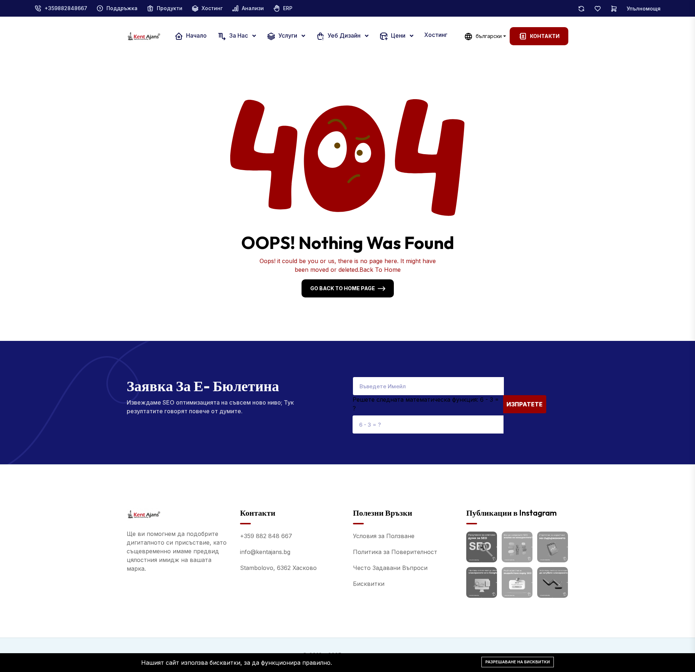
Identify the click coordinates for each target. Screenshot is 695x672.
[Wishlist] (597, 8)
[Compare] (581, 8)
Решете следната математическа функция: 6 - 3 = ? (426, 404)
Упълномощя (644, 8)
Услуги (288, 35)
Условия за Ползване (383, 536)
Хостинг (435, 34)
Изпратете (524, 404)
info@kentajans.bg (265, 551)
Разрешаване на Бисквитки (517, 661)
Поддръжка (122, 8)
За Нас (238, 35)
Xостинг (212, 8)
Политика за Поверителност (395, 551)
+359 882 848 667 (266, 536)
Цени (398, 35)
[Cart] (614, 8)
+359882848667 (66, 8)
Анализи (253, 8)
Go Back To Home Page (342, 288)
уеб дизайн (344, 35)
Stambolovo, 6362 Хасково (278, 567)
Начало (196, 35)
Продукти (169, 8)
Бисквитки (368, 583)
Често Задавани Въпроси (390, 567)
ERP (287, 8)
